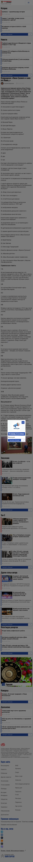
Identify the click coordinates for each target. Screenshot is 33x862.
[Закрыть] (23, 422)
